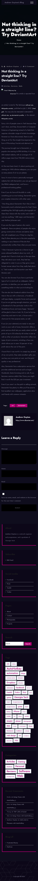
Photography (11, 620)
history (9, 712)
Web (20, 86)
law (14, 716)
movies (27, 716)
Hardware (9, 767)
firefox (17, 692)
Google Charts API (17, 702)
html (34, 108)
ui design (27, 731)
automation (12, 673)
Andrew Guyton (13, 66)
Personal (19, 766)
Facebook (10, 580)
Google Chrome (11, 706)
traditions (19, 731)
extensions (10, 688)
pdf (2, 112)
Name (3, 469)
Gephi (8, 702)
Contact (9, 616)
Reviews (14, 86)
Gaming (21, 761)
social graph (22, 726)
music (10, 721)
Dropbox (11, 682)
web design (11, 735)
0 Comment (29, 66)
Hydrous (9, 847)
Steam (30, 726)
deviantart (21, 405)
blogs (23, 673)
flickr (24, 692)
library (20, 716)
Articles (7, 86)
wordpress (26, 735)
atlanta (13, 664)
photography (27, 721)
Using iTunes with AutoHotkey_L (23, 816)
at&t (8, 664)
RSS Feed (10, 560)
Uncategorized (10, 776)
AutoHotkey (14, 669)
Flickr (9, 584)
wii (20, 735)
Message (4, 449)
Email (18, 491)
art (13, 405)
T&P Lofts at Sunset (20, 812)
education (20, 683)
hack (26, 707)
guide (20, 706)
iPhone (16, 711)
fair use (29, 688)
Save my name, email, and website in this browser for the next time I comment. (18, 499)
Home (19, 40)
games (9, 697)
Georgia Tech (21, 697)
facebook (20, 687)
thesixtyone (10, 731)
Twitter (9, 592)
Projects (9, 624)
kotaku (9, 716)
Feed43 (9, 692)
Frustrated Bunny (12, 843)
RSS (8, 726)
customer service (11, 678)
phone (18, 721)
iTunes (24, 711)
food (30, 692)
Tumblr (9, 588)
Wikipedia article (7, 108)
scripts (14, 726)
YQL (16, 740)
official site (29, 105)
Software (24, 771)
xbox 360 (9, 740)
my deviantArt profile (17, 115)
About (9, 612)
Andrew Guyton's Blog (14, 2)
